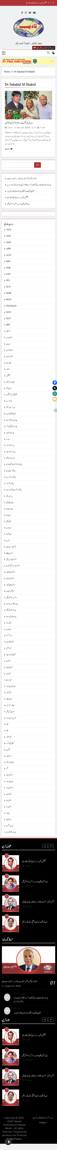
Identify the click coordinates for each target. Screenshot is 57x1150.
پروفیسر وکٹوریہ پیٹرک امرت (14, 489)
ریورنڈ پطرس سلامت (12, 604)
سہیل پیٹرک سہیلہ (11, 654)
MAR (8, 293)
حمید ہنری (8, 527)
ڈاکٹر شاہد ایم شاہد (17, 116)
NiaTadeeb (11, 306)
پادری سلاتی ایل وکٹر (11, 426)
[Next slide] (53, 3)
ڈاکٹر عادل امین (10, 578)
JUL (8, 280)
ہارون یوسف (9, 781)
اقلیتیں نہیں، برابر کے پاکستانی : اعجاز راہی (36, 3)
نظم (7, 768)
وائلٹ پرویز (9, 787)
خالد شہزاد (8, 534)
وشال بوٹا (8, 800)
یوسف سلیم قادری (11, 832)
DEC (8, 261)
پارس (7, 439)
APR (8, 248)
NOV (8, 312)
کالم (24, 116)
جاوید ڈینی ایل (10, 502)
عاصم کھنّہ (8, 692)
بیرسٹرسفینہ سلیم (10, 407)
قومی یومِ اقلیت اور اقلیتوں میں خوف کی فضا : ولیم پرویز (20, 191)
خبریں (8, 540)
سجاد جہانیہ (8, 629)
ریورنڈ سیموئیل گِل (11, 610)
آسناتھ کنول (9, 350)
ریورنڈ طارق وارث (11, 616)
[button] (54, 382)
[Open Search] (48, 52)
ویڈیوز (8, 813)
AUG (8, 255)
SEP (8, 324)
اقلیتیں (8, 375)
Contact (42, 1122)
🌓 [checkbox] (8, 1141)
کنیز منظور (8, 737)
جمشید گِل (8, 521)
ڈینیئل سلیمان (10, 591)
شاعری (8, 661)
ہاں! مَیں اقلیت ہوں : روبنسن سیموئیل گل (18, 204)
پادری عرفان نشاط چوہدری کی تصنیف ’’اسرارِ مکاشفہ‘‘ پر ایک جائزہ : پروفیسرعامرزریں (29, 184)
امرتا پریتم (9, 388)
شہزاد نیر (8, 673)
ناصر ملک (8, 756)
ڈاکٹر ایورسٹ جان (11, 546)
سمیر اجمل (9, 648)
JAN (8, 274)
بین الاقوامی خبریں (11, 413)
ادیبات (8, 344)
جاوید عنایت (9, 508)
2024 (8, 229)
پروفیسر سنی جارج (10, 470)
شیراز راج (9, 680)
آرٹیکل (9, 116)
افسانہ (7, 369)
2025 (8, 236)
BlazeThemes (15, 1139)
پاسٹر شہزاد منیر (10, 445)
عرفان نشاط (9, 699)
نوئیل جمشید (9, 775)
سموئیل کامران (10, 641)
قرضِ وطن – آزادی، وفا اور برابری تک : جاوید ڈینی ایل (38, 902)
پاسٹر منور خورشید (10, 451)
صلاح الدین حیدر (11, 686)
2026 (8, 242)
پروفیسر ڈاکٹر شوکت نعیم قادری (14, 464)
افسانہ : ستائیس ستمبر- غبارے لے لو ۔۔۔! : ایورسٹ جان (21, 178)
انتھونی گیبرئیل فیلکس (11, 394)
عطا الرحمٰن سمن (10, 705)
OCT (8, 318)
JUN (8, 287)
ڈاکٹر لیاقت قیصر (10, 585)
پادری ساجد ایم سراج (11, 420)
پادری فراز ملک (10, 432)
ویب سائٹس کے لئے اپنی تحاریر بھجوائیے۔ (42, 1117)
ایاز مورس (9, 401)
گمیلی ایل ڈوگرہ (10, 743)
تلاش (37, 165)
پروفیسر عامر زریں (11, 477)
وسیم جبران (9, 794)
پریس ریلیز (9, 496)
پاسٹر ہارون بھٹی (10, 458)
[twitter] (30, 13)
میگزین (8, 749)
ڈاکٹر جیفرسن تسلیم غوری (12, 565)
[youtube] (34, 13)
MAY (9, 299)
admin (10, 127)
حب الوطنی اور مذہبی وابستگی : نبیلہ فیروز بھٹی (35, 922)
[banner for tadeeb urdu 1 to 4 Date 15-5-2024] (28, 61)
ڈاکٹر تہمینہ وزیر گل (11, 559)
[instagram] (26, 13)
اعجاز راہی (8, 363)
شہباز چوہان (9, 667)
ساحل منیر (9, 623)
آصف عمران (9, 356)
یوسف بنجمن (9, 825)
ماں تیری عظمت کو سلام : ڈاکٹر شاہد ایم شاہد (19, 123)
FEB (8, 268)
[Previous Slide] (49, 3)
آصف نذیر (9, 337)
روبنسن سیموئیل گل (11, 597)
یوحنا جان (8, 819)
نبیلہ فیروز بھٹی (10, 762)
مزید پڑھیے (7, 148)
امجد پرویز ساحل (10, 382)
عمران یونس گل (10, 711)
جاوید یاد (8, 515)
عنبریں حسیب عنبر (11, 718)
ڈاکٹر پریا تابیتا (9, 553)
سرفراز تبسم (9, 635)
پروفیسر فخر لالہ (10, 483)
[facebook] (22, 13)
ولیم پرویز (8, 806)
